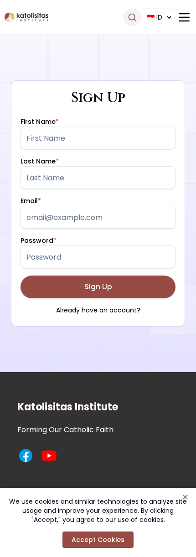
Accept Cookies (98, 539)
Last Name (40, 161)
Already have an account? (98, 310)
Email (31, 200)
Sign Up (98, 286)
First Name (40, 121)
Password (39, 240)
